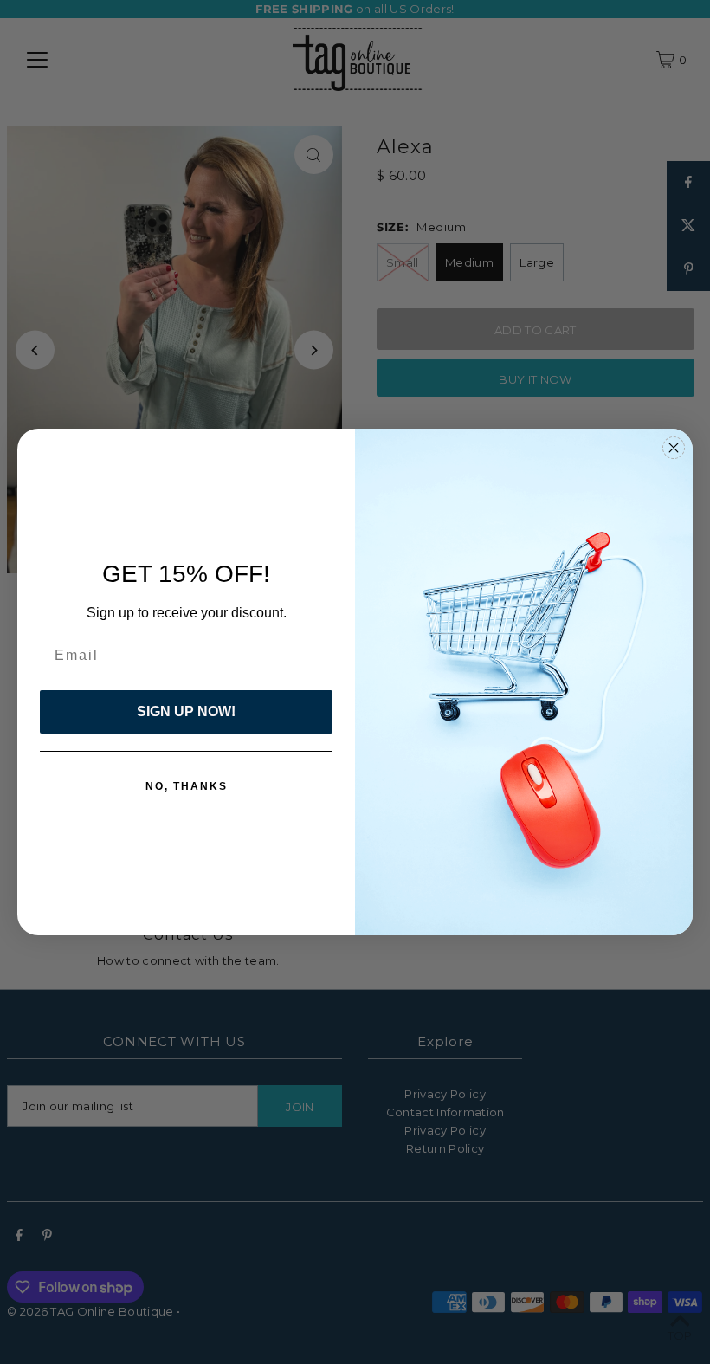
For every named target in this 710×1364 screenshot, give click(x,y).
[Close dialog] (673, 447)
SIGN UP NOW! (186, 711)
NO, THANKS (186, 786)
